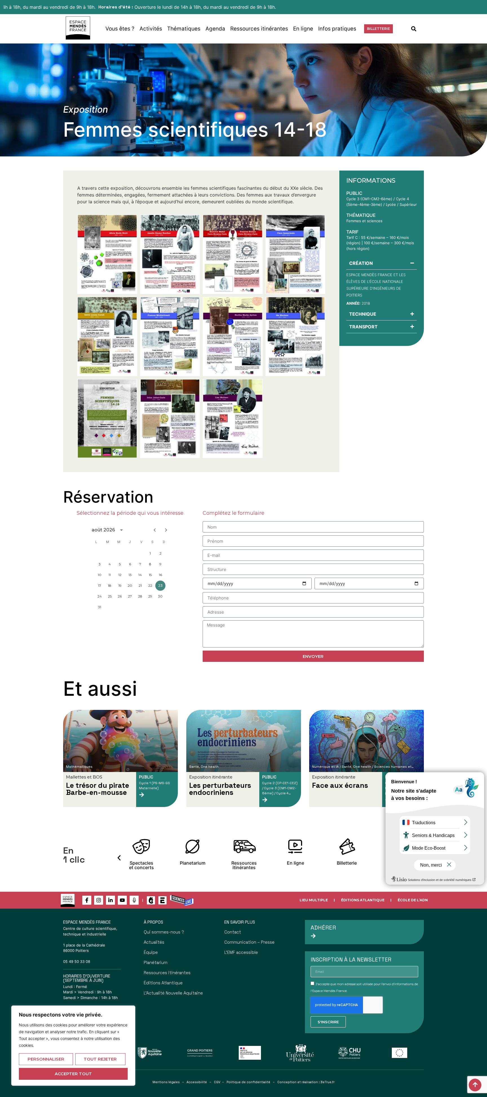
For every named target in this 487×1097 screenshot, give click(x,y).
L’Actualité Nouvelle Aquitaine (173, 993)
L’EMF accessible (241, 952)
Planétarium (155, 962)
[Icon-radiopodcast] (134, 900)
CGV (217, 1082)
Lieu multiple (314, 900)
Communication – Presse (249, 942)
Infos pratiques (337, 28)
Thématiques (183, 28)
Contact (232, 932)
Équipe (151, 952)
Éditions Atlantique (362, 900)
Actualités (154, 942)
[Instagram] (98, 900)
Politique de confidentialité (248, 1082)
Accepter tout (73, 1073)
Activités (151, 28)
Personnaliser (46, 1059)
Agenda (215, 28)
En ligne (303, 28)
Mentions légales (166, 1082)
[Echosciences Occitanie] (162, 900)
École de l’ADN (413, 900)
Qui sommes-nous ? (164, 932)
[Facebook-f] (86, 900)
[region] (73, 1046)
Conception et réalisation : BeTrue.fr (306, 1082)
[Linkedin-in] (110, 900)
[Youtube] (122, 900)
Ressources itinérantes (259, 28)
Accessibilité (197, 1082)
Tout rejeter (100, 1059)
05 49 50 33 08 (76, 961)
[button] (414, 28)
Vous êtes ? (119, 28)
